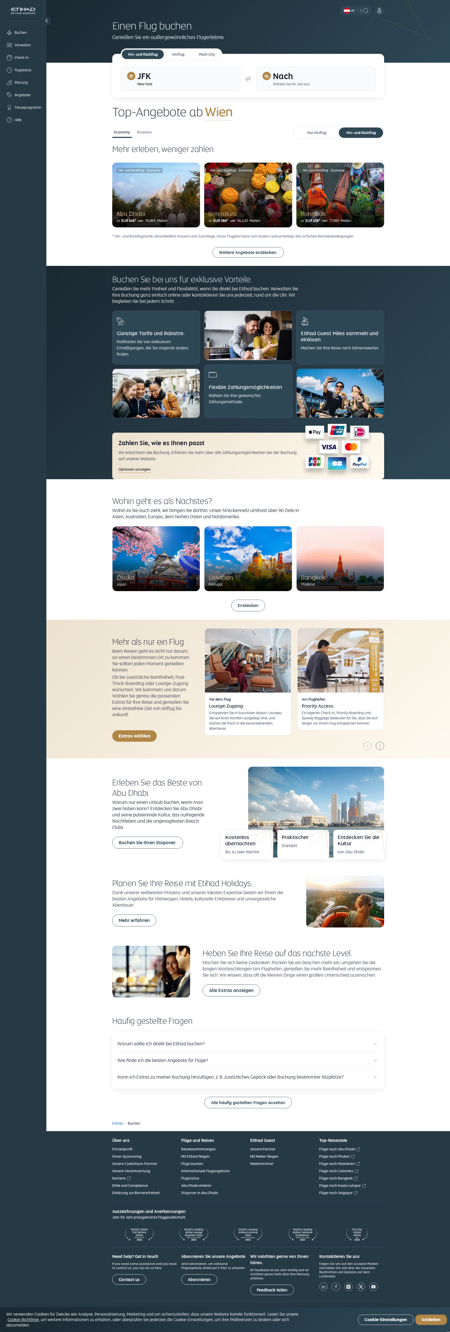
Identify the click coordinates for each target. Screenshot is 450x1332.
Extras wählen (134, 736)
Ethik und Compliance (130, 1185)
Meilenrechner (261, 1163)
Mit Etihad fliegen (195, 1156)
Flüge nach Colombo (336, 1171)
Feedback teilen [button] (272, 1290)
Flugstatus (190, 1178)
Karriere (119, 1178)
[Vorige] (367, 746)
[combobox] (266, 112)
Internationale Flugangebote (205, 1171)
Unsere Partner (263, 1149)
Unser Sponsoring (126, 1156)
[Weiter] (380, 746)
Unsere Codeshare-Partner (134, 1163)
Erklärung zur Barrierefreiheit (136, 1192)
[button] (47, 21)
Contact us (129, 1279)
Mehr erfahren (134, 920)
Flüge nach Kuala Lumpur (340, 1185)
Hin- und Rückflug (361, 132)
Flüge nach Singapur (336, 1192)
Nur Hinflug (316, 132)
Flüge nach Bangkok (336, 1178)
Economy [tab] (122, 132)
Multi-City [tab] (207, 54)
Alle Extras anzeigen (231, 990)
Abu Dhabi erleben (196, 1185)
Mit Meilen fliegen (264, 1156)
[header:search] (365, 10)
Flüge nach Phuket (334, 1156)
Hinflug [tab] (178, 54)
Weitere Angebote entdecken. (248, 252)
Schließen (431, 1319)
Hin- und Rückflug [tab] (143, 54)
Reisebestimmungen (198, 1149)
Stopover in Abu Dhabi (199, 1192)
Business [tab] (144, 132)
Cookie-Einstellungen (386, 1319)
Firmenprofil (122, 1149)
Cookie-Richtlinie (23, 1319)
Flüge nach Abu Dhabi (337, 1149)
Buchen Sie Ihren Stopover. (148, 843)
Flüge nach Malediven (337, 1163)
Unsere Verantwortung (131, 1171)
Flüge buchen (192, 1163)
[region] (225, 1319)
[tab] (180, 79)
